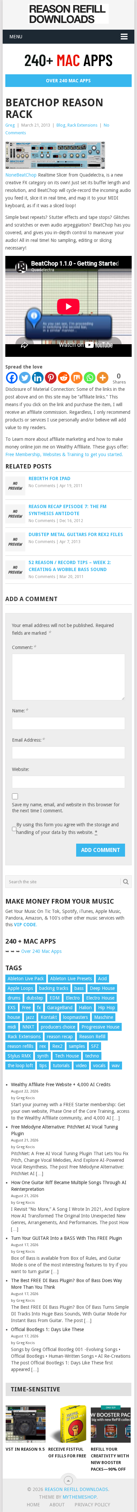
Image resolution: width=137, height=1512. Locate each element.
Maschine (103, 1017)
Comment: (24, 647)
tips (43, 1065)
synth (43, 1056)
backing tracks (53, 988)
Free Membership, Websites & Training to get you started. (64, 454)
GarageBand (59, 1007)
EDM (55, 998)
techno (92, 1056)
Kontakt (49, 1017)
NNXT (28, 1027)
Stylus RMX (19, 1056)
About (57, 1504)
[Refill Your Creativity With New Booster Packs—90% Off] (111, 1424)
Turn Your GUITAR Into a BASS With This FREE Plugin (66, 1238)
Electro (73, 998)
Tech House (67, 1056)
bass (78, 988)
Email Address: (28, 740)
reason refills (20, 1046)
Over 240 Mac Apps (68, 80)
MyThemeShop (79, 1497)
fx (39, 1007)
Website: (20, 769)
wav (116, 1065)
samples (77, 1046)
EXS (12, 1007)
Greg (10, 125)
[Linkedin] (38, 377)
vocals (99, 1065)
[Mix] (76, 377)
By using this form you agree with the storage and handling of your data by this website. (67, 828)
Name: (20, 710)
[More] (102, 377)
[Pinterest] (51, 377)
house (14, 1017)
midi (12, 1027)
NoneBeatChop (21, 175)
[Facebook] (12, 377)
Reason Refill (92, 1036)
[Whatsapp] (89, 377)
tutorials (61, 1065)
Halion (85, 1007)
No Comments (42, 485)
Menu (15, 36)
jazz (30, 1017)
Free (26, 1007)
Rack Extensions (82, 125)
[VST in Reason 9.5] (26, 1424)
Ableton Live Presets (71, 978)
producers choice (58, 1027)
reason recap (60, 1036)
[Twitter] (25, 377)
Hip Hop (106, 1007)
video (81, 1065)
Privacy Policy (92, 1504)
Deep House (102, 988)
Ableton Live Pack (26, 978)
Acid (102, 978)
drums (14, 998)
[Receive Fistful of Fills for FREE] (68, 1424)
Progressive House (100, 1027)
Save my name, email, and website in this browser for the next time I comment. (66, 807)
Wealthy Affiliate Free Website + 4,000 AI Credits (60, 1084)
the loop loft (20, 1065)
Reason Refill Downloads (76, 1489)
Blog (61, 125)
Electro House (100, 998)
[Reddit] (63, 377)
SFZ (95, 1046)
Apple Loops (20, 988)
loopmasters (75, 1017)
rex (43, 1046)
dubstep (35, 998)
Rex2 (57, 1046)
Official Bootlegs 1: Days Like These (47, 1329)
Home (33, 1504)
